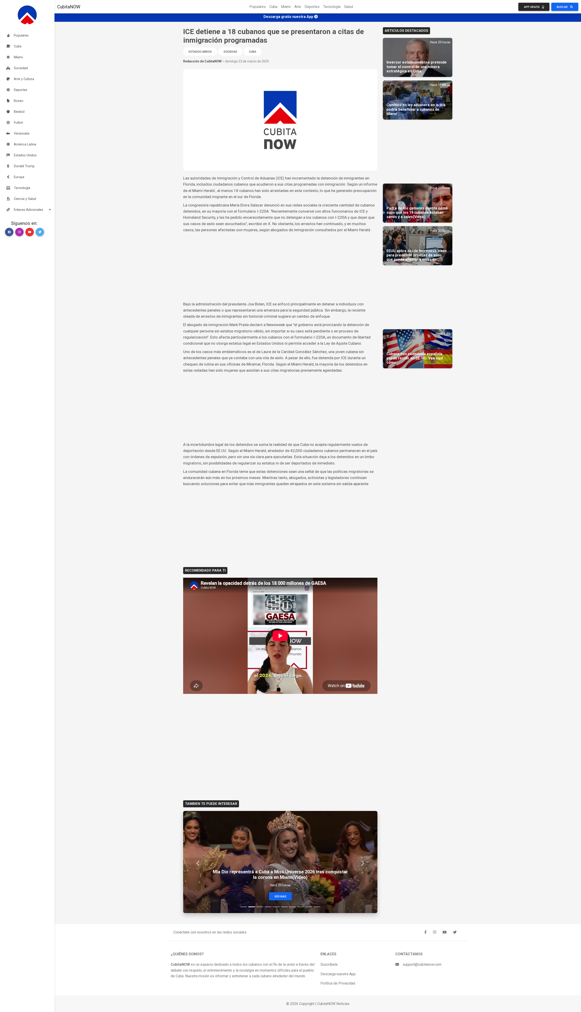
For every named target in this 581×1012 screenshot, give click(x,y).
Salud (348, 7)
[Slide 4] (268, 906)
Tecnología (331, 7)
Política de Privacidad (337, 983)
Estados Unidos (200, 51)
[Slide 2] (251, 906)
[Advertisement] (280, 267)
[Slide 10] (317, 906)
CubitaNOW (68, 7)
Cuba (273, 7)
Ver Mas (280, 896)
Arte (297, 7)
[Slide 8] (300, 906)
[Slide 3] (259, 906)
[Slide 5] (276, 906)
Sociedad (230, 51)
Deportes (312, 7)
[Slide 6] (284, 906)
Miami (286, 7)
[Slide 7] (292, 906)
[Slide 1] (243, 906)
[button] (27, 209)
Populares (257, 7)
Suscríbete (329, 964)
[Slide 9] (308, 906)
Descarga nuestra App (338, 974)
